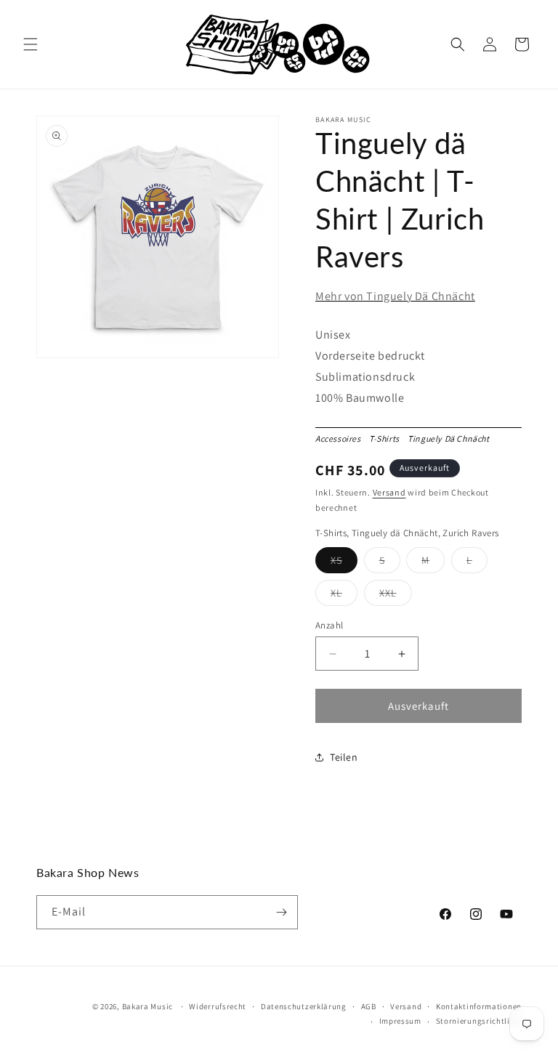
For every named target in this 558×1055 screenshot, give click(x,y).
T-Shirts (387, 438)
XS (344, 563)
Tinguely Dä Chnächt (451, 438)
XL (344, 596)
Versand (389, 492)
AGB (368, 1006)
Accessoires (340, 438)
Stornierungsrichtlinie (479, 1021)
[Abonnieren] (281, 912)
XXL (395, 596)
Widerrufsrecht (217, 1006)
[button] (30, 44)
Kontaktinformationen (479, 1006)
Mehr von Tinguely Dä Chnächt (395, 296)
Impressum (400, 1021)
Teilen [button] (344, 757)
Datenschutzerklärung (304, 1006)
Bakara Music (147, 1006)
